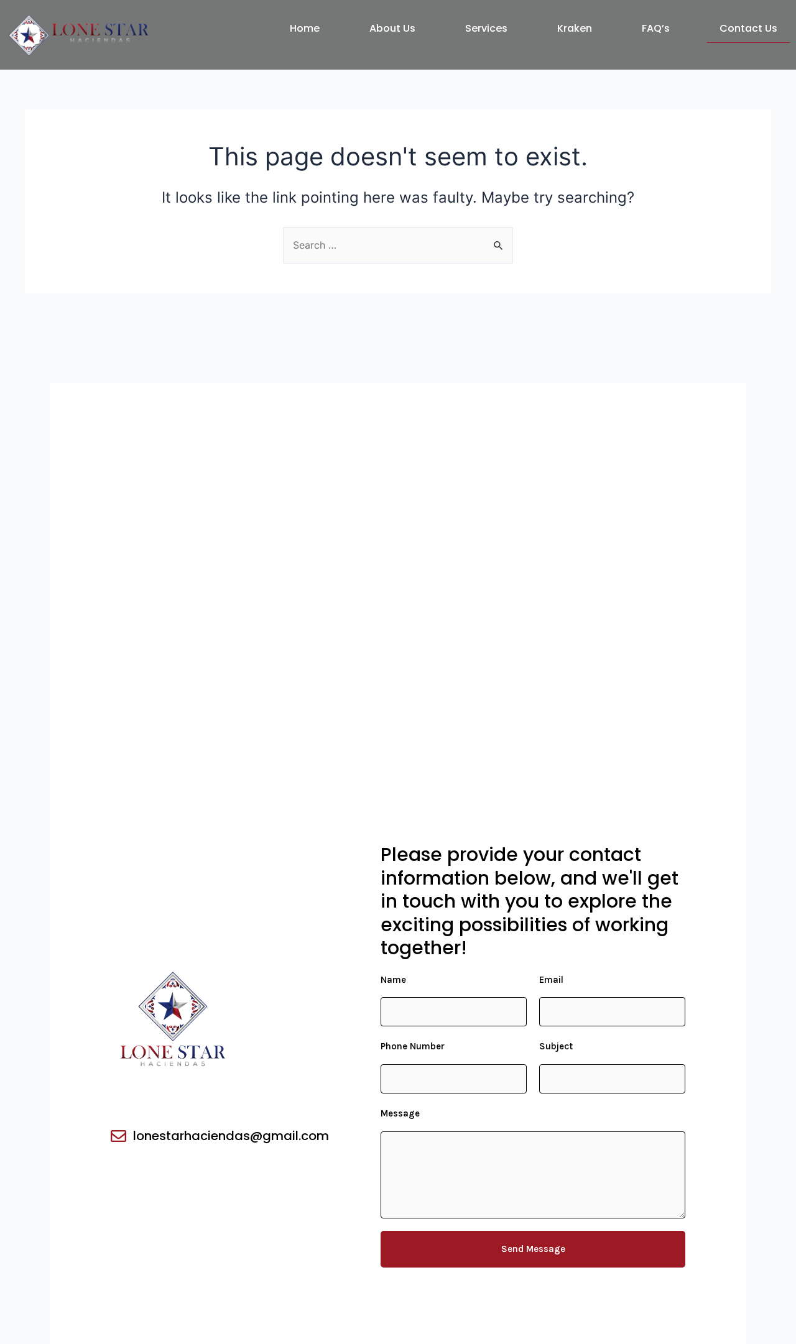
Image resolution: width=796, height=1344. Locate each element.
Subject (556, 1046)
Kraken (574, 28)
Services (486, 28)
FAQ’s (656, 28)
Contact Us (748, 28)
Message (400, 1113)
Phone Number (413, 1046)
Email (551, 979)
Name (393, 979)
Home (305, 28)
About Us (392, 28)
